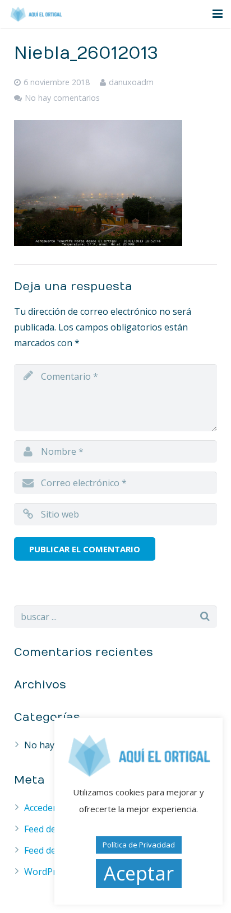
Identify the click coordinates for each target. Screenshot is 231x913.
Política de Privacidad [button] (139, 845)
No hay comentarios (62, 97)
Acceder (40, 808)
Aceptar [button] (139, 873)
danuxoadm (131, 82)
